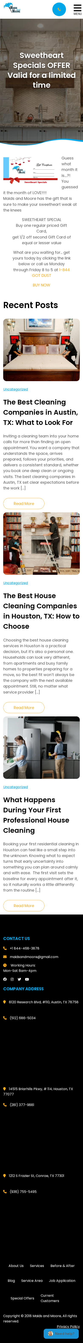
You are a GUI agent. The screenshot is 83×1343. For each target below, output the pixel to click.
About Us (16, 1265)
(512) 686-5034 (23, 1018)
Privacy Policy (68, 1326)
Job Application (62, 1280)
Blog (11, 1280)
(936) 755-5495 (23, 1191)
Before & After (62, 1265)
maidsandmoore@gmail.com (34, 956)
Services (37, 1265)
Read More (24, 503)
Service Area (32, 1280)
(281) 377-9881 (22, 1104)
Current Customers (50, 1298)
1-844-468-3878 (59, 9)
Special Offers (22, 1298)
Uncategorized (15, 389)
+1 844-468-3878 (24, 948)
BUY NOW (41, 285)
